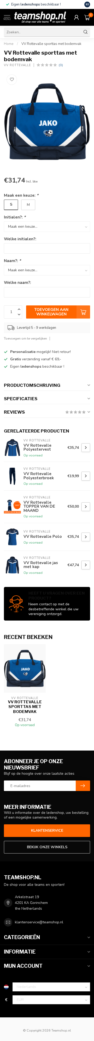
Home (9, 43)
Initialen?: (15, 217)
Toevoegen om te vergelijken (25, 338)
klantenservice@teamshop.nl (39, 922)
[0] (87, 17)
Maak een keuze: (21, 195)
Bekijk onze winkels (47, 847)
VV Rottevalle (17, 65)
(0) (61, 65)
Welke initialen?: (20, 239)
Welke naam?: (17, 282)
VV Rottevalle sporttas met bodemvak (51, 43)
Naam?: (12, 260)
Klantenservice (47, 830)
